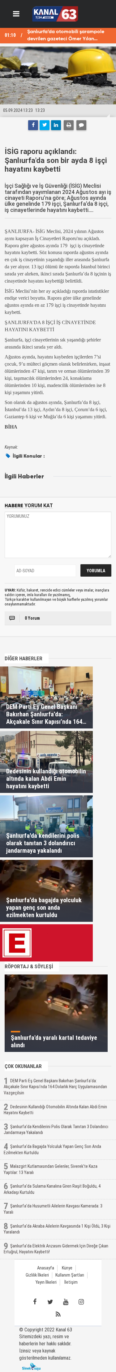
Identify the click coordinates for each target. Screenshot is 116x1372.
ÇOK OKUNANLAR (23, 1066)
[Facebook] (33, 125)
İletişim (71, 1282)
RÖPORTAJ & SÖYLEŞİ (29, 966)
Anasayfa (45, 1268)
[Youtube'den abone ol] (66, 1302)
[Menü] (16, 14)
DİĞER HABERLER (23, 658)
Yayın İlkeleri (46, 1282)
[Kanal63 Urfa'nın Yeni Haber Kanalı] (55, 13)
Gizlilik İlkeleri (37, 1275)
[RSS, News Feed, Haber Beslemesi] (58, 1314)
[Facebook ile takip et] (35, 1302)
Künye (67, 1268)
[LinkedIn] (56, 125)
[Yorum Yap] (81, 125)
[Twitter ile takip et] (50, 1302)
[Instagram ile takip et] (81, 1302)
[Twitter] (44, 125)
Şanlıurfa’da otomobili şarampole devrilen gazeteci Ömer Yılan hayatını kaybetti (65, 36)
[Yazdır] (69, 125)
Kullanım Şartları (69, 1275)
